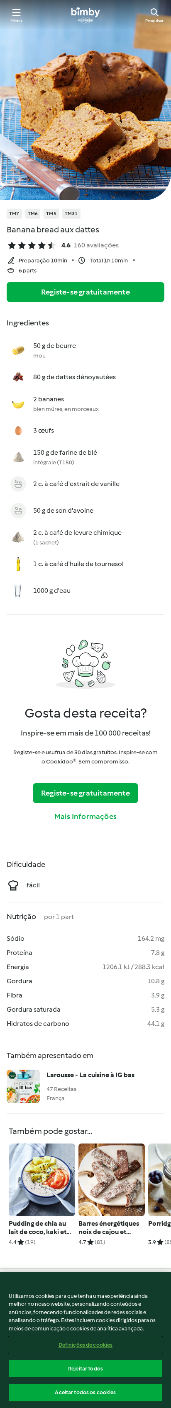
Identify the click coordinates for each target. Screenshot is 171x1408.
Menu (16, 20)
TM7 (14, 214)
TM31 (71, 214)
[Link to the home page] (85, 15)
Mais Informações (85, 816)
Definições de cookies (86, 1345)
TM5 (51, 214)
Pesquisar (154, 20)
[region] (85, 1340)
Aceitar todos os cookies (85, 1392)
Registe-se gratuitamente (85, 292)
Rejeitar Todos (85, 1368)
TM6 (33, 214)
